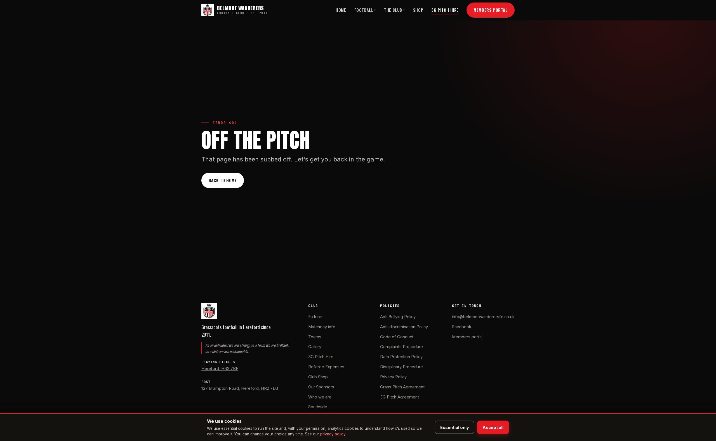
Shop (418, 10)
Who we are (319, 397)
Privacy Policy (393, 376)
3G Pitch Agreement (399, 397)
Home (341, 10)
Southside (317, 406)
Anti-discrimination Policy (404, 326)
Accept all (492, 427)
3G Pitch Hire (445, 10)
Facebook (461, 326)
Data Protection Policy (401, 356)
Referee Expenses (326, 366)
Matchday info (321, 326)
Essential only (454, 427)
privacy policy (332, 434)
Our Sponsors (321, 387)
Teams (314, 336)
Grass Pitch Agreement (402, 387)
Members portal (467, 336)
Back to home (223, 180)
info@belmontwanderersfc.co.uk (483, 316)
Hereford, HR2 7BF (219, 368)
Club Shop (318, 376)
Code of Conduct (396, 336)
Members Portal (490, 10)
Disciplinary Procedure (401, 366)
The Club (394, 10)
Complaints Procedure (401, 346)
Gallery (314, 346)
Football (365, 10)
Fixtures (316, 316)
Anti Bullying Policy (398, 316)
